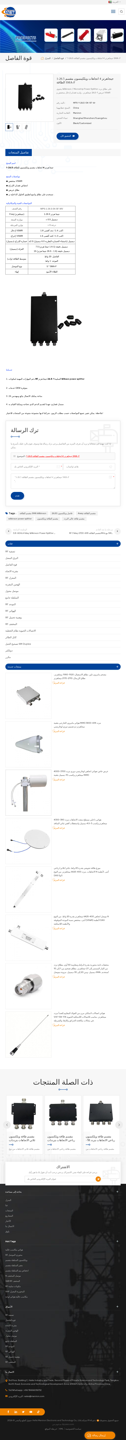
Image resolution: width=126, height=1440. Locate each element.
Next (119, 1125)
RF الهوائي (10, 610)
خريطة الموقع (51, 1429)
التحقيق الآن (65, 136)
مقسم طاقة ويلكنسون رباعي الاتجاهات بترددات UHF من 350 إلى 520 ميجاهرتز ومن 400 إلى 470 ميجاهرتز (23, 1138)
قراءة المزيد (59, 683)
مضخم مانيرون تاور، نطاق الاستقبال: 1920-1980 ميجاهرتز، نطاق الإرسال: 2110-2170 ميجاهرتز (80, 676)
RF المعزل (10, 577)
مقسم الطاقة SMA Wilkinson (33, 513)
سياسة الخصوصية (73, 1429)
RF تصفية (10, 551)
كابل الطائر (11, 637)
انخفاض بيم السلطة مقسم (17, 1270)
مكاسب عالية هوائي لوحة (16, 1296)
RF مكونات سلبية (13, 1286)
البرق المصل (11, 558)
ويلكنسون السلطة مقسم (16, 1260)
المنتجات (9, 1210)
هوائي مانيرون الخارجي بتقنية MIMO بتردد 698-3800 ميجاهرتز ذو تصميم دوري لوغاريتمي (77, 725)
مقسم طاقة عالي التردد (74, 518)
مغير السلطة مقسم (14, 1265)
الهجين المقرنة (12, 584)
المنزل (48, 58)
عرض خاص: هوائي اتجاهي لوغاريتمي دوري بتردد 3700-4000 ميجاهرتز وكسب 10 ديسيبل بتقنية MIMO (81, 773)
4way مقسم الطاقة (87, 513)
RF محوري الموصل (13, 1255)
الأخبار (8, 1221)
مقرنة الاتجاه (11, 571)
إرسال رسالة (98, 1435)
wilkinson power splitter (20, 518)
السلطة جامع (12, 597)
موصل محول (12, 591)
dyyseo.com (68, 1424)
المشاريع (9, 1216)
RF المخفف (11, 624)
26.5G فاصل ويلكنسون (62, 513)
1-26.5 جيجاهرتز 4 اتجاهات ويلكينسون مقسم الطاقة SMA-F (53, 456)
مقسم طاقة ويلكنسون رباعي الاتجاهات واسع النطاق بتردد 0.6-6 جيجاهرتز (98, 1138)
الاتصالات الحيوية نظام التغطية (20, 630)
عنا (6, 1205)
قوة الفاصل (11, 564)
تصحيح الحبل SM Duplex (18, 643)
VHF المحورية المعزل (15, 1291)
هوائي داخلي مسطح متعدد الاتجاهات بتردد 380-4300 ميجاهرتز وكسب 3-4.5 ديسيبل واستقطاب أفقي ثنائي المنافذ (80, 821)
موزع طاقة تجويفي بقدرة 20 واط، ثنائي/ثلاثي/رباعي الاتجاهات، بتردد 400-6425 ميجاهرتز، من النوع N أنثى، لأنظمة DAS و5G (81, 872)
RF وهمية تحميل (13, 617)
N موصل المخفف (13, 1276)
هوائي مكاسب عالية (14, 1249)
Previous (7, 1125)
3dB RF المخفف (12, 1281)
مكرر (8, 657)
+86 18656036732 (32, 1390)
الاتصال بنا (9, 1226)
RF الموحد (10, 604)
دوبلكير (9, 650)
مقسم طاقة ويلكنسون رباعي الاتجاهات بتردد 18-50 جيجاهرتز (62, 1138)
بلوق (7, 1231)
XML (61, 1429)
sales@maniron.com (34, 1396)
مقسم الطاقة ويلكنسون (47, 518)
